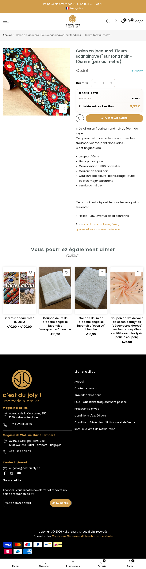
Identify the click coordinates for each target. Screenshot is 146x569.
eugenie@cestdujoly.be (24, 468)
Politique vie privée (87, 409)
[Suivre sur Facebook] (4, 473)
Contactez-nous (86, 388)
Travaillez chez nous (88, 395)
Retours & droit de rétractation (95, 429)
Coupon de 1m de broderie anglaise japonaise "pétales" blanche (91, 323)
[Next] (139, 288)
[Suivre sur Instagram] (11, 473)
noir (117, 229)
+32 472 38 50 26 (20, 424)
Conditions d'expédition (90, 415)
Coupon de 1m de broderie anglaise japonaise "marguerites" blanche (55, 323)
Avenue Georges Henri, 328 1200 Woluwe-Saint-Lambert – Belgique (35, 443)
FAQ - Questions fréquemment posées (101, 402)
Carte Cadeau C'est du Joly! (19, 320)
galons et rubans (88, 229)
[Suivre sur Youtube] (19, 473)
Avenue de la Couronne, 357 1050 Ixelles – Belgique (28, 416)
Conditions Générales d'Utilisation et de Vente (105, 422)
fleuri (115, 224)
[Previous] (6, 288)
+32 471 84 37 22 (20, 451)
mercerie (107, 229)
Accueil (7, 35)
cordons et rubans (97, 224)
